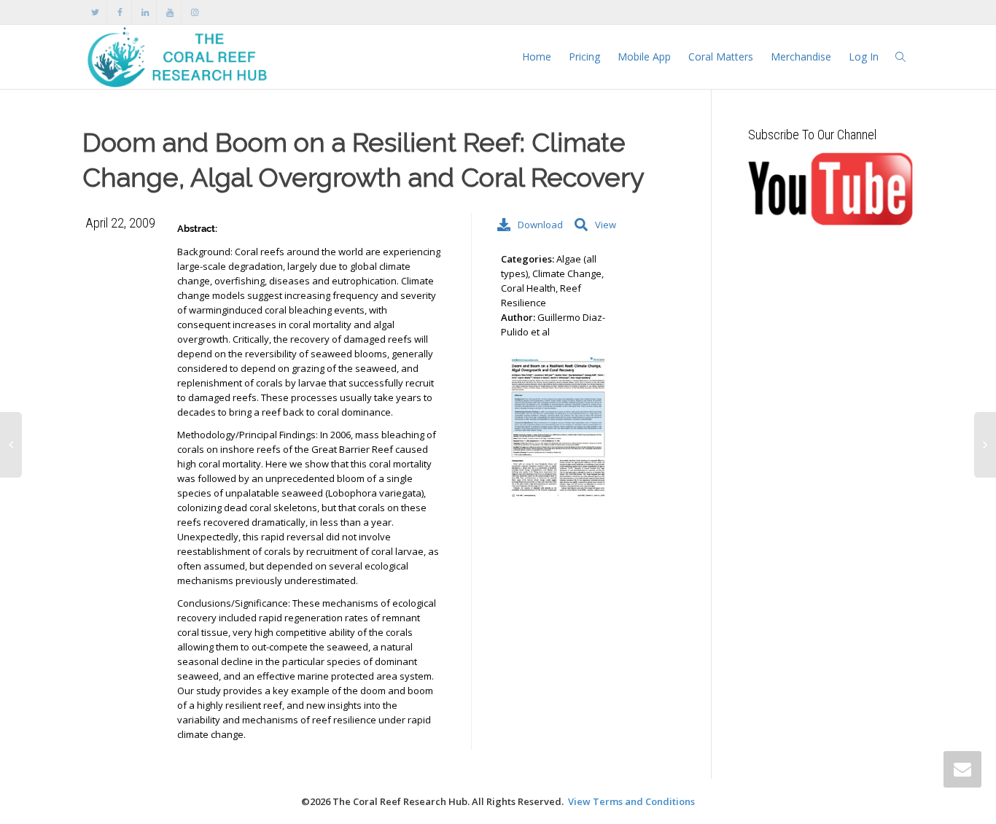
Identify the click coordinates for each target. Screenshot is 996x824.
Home (536, 56)
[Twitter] (95, 12)
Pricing (584, 56)
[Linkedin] (145, 12)
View (605, 224)
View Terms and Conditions (631, 801)
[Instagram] (194, 12)
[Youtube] (169, 12)
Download (538, 224)
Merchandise (801, 56)
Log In (864, 56)
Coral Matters (720, 56)
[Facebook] (120, 12)
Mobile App (644, 56)
